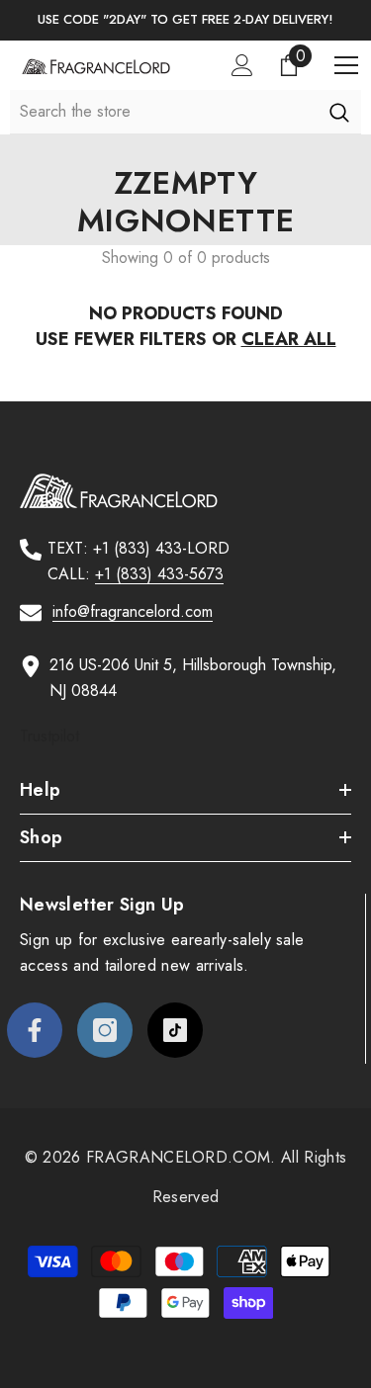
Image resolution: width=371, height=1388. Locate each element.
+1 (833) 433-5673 (159, 574)
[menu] (346, 65)
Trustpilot (49, 736)
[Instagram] (105, 1030)
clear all (288, 339)
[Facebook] (34, 1030)
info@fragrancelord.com (132, 611)
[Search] (339, 111)
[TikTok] (175, 1030)
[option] (185, 20)
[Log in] (242, 65)
